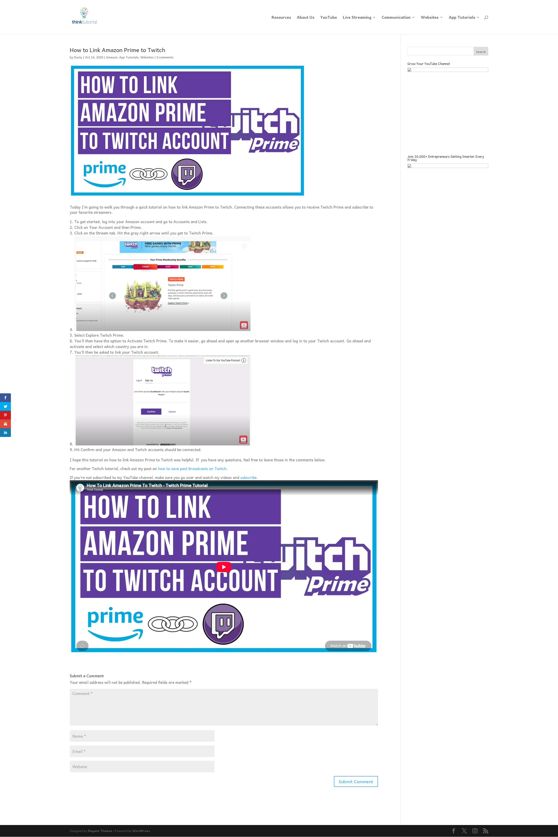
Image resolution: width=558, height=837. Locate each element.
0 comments (165, 57)
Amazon (111, 57)
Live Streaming (357, 18)
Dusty (78, 57)
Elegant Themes (100, 830)
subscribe (248, 477)
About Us (305, 18)
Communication (396, 18)
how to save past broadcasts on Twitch (192, 468)
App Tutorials (462, 18)
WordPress (141, 830)
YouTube (328, 18)
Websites (430, 18)
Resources (281, 18)
